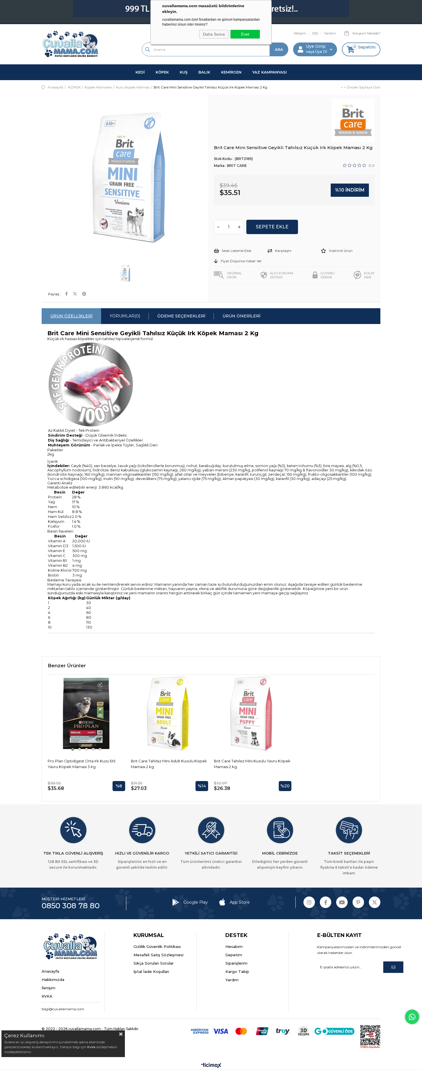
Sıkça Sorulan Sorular (153, 963)
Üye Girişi (316, 46)
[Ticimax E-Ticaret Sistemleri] (211, 1066)
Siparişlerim (236, 963)
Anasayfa (50, 971)
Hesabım (234, 946)
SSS (315, 33)
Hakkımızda (53, 979)
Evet (245, 34)
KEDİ (140, 72)
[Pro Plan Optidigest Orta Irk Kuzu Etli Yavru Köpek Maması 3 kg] (86, 713)
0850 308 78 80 (71, 905)
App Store (240, 902)
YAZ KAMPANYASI (269, 72)
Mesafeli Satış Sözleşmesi (158, 955)
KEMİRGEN (231, 72)
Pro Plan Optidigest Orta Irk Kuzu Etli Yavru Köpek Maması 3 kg (81, 764)
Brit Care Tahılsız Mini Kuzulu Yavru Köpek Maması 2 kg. (252, 764)
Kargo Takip (237, 971)
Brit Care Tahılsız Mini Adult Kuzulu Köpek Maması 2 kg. (169, 764)
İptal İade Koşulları (151, 971)
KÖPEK (162, 72)
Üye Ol (320, 51)
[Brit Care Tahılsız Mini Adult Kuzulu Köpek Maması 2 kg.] (169, 713)
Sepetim (233, 955)
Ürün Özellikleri (71, 316)
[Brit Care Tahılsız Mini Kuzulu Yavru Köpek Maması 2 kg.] (252, 713)
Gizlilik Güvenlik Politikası (157, 946)
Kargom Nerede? (366, 33)
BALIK (204, 72)
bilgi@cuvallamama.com (63, 1009)
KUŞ (183, 72)
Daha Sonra (214, 34)
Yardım (330, 33)
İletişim (300, 33)
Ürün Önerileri (241, 316)
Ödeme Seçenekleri (181, 316)
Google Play (195, 902)
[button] (72, 749)
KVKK (47, 996)
